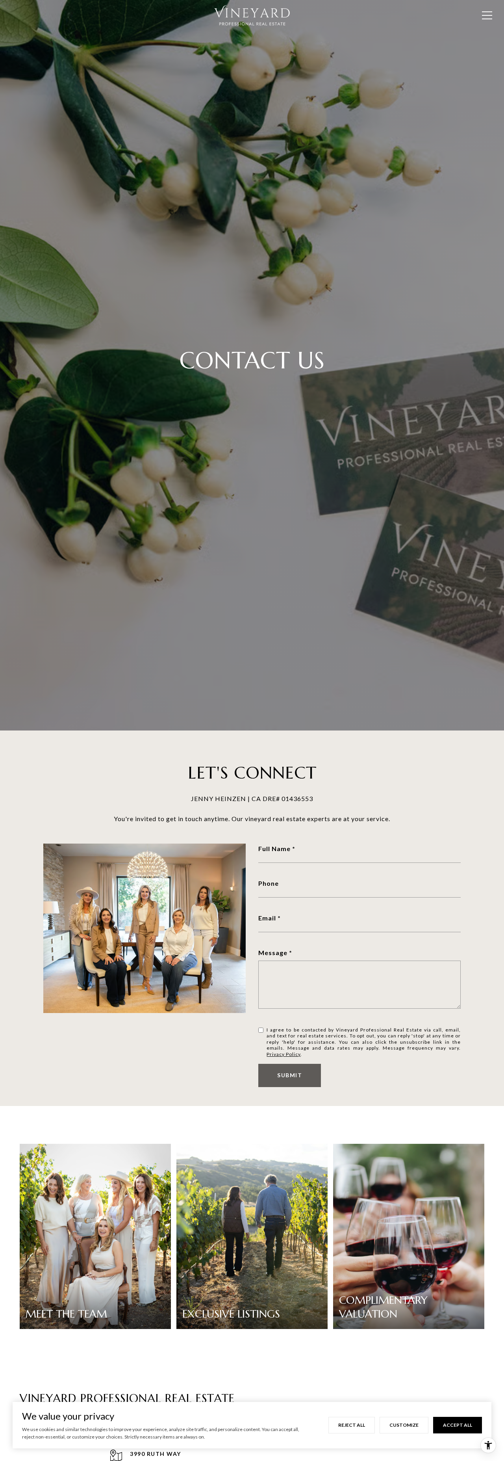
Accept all (457, 1425)
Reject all (351, 1425)
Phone (268, 883)
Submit (289, 1075)
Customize (404, 1425)
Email (267, 918)
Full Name (274, 848)
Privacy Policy (283, 1054)
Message (272, 952)
